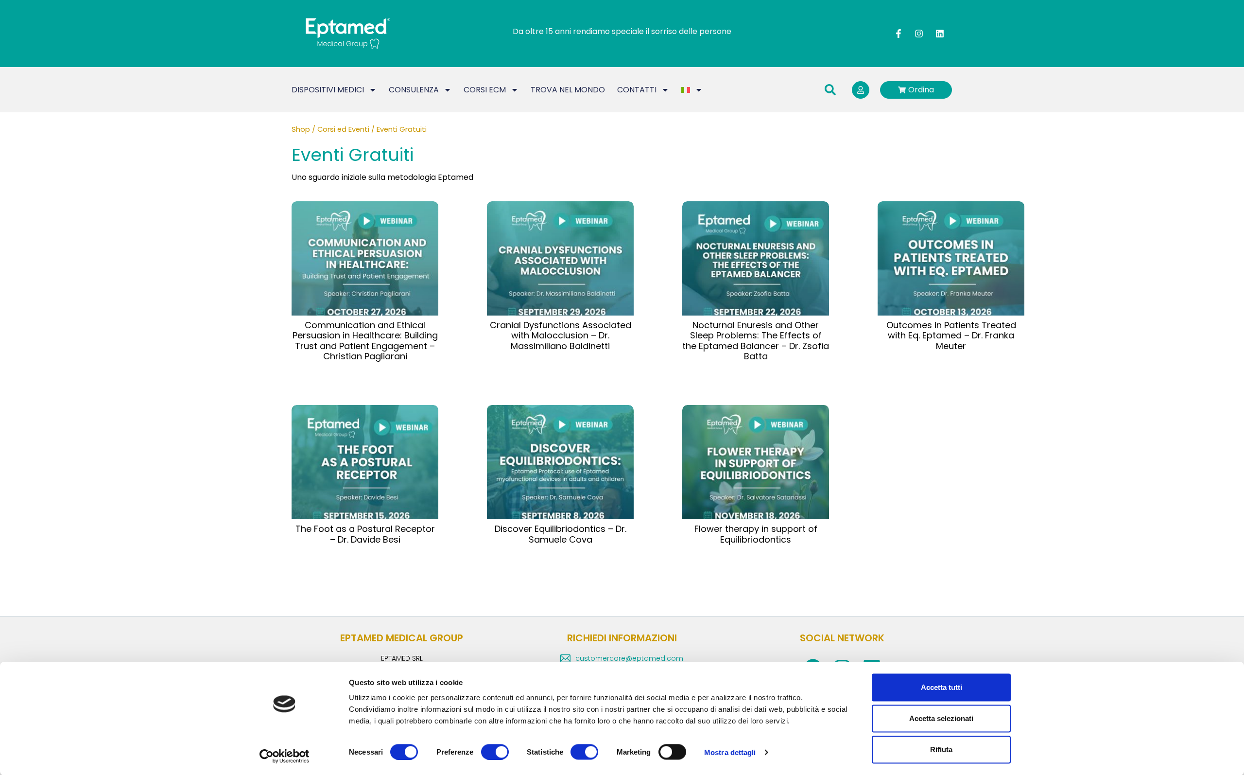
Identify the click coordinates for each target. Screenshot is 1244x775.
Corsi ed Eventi (343, 129)
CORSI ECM (485, 89)
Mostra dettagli (730, 752)
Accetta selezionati (941, 718)
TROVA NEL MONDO (568, 89)
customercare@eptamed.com (629, 658)
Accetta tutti (941, 687)
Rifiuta (941, 749)
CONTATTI (637, 89)
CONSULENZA (414, 89)
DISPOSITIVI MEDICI (328, 89)
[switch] (495, 751)
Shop (301, 129)
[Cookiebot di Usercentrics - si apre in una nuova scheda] (284, 756)
